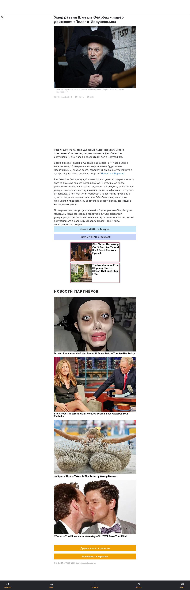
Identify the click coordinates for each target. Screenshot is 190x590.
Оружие (9, 179)
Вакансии (102, 218)
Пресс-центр (104, 252)
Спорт (8, 164)
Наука (100, 164)
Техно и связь (13, 171)
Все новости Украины (95, 556)
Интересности (13, 195)
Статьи (101, 202)
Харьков (101, 146)
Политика (102, 104)
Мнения (101, 210)
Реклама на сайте (18, 245)
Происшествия (105, 179)
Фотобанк (102, 245)
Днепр (11, 146)
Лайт (99, 171)
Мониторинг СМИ (17, 252)
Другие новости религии (95, 548)
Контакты (10, 225)
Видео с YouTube (14, 202)
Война (100, 97)
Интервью (10, 210)
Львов (100, 140)
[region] (95, 123)
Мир (99, 112)
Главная (10, 97)
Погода (101, 195)
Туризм (101, 187)
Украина (10, 104)
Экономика (11, 112)
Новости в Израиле (112, 173)
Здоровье (10, 187)
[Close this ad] (2, 17)
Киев (10, 140)
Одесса (12, 153)
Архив (8, 218)
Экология (10, 120)
